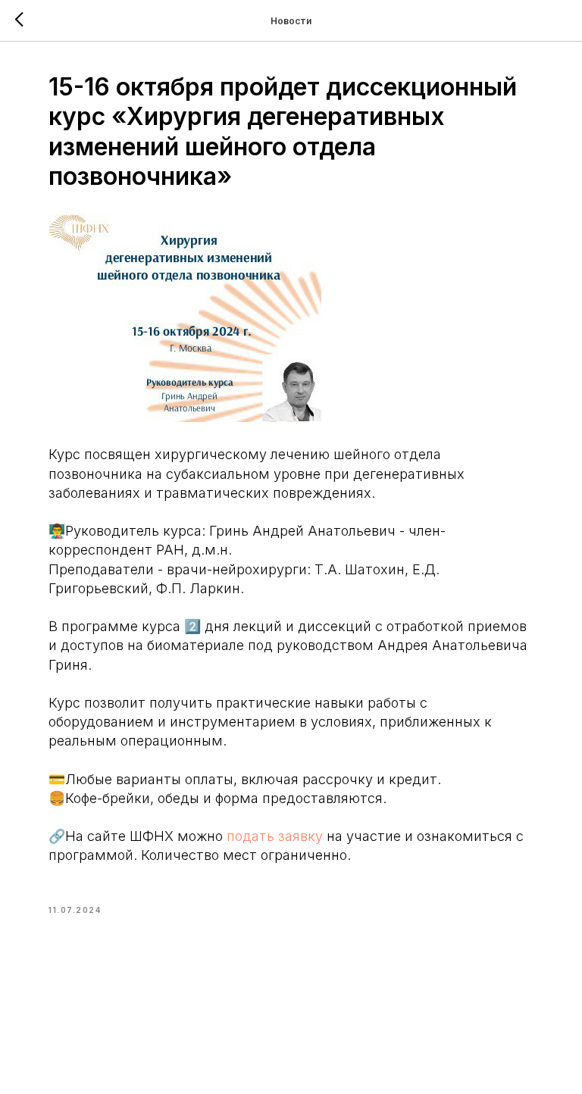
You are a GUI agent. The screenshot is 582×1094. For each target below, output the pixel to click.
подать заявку (275, 836)
